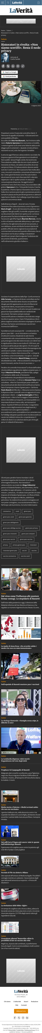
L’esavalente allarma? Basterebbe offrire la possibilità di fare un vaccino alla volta (17, 940)
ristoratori (33, 545)
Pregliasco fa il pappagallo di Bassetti (15, 770)
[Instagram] (23, 1017)
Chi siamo (7, 1001)
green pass (27, 511)
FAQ (16, 1005)
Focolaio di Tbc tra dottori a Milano (14, 873)
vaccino (34, 550)
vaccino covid (25, 556)
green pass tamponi (28, 534)
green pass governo (25, 517)
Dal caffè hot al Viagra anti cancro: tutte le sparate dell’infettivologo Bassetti (20, 843)
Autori (26, 1001)
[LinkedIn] (27, 1017)
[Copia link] (23, 66)
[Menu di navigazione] (2, 2)
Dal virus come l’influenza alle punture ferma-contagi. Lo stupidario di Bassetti (20, 597)
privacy (5, 545)
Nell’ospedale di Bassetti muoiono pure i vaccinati (20, 684)
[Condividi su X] (8, 66)
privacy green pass (19, 545)
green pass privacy (31, 528)
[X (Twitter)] (18, 1017)
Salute (9, 30)
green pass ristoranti (10, 534)
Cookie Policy (20, 1030)
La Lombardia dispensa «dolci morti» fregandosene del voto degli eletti (15, 760)
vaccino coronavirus (9, 556)
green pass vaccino (26, 539)
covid (17, 511)
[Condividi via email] (18, 66)
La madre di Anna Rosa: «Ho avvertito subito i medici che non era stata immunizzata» (19, 647)
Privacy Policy (12, 1030)
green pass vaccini (9, 539)
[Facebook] (14, 1017)
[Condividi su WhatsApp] (13, 66)
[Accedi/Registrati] (38, 2)
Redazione (34, 1001)
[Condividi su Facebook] (3, 66)
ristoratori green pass (10, 550)
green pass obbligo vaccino (12, 528)
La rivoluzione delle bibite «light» (14, 906)
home (3, 30)
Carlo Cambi (15, 59)
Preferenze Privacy (30, 1030)
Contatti (24, 1005)
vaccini (24, 550)
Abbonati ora (21, 1011)
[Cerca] (8, 2)
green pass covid (8, 517)
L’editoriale (17, 1001)
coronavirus (7, 511)
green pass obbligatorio (10, 522)
